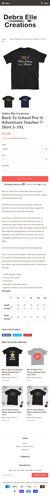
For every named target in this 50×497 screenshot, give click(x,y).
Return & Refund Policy (25, 446)
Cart (46, 3)
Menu (7, 3)
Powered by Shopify (40, 482)
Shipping (5, 138)
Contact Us (25, 450)
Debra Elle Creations (24, 482)
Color (4, 144)
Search (25, 443)
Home (4, 39)
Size (3, 155)
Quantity (5, 165)
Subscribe (40, 475)
